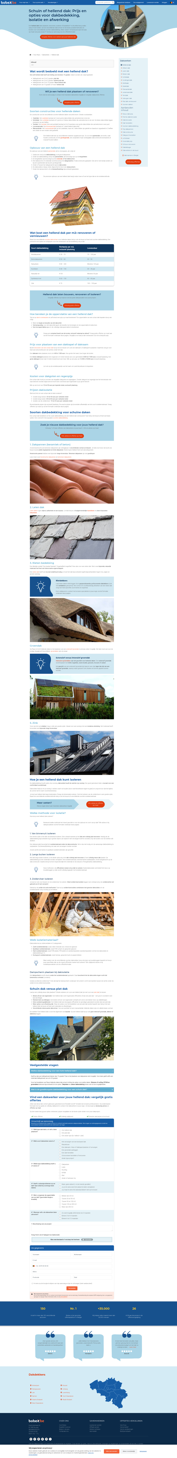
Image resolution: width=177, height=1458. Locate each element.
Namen (34, 1396)
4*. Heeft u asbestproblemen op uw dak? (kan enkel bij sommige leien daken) (43, 1186)
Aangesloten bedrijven (123, 2)
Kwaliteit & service (64, 1427)
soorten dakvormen (51, 239)
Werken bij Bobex (95, 1429)
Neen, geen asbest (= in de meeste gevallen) (76, 1184)
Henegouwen (36, 1389)
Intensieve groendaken (63, 661)
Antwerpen (35, 1385)
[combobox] (34, 1266)
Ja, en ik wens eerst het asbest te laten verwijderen (78, 1187)
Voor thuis (36, 55)
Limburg (65, 1389)
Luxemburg (66, 1392)
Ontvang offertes (133, 162)
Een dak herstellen (68, 1153)
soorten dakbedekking (60, 418)
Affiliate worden (94, 1427)
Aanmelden (93, 1431)
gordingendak (64, 138)
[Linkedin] (46, 1439)
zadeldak (45, 118)
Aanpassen (143, 1451)
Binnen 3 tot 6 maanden (69, 1216)
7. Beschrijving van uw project (41, 1224)
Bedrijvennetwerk (125, 1431)
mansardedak (49, 128)
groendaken (55, 651)
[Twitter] (34, 1439)
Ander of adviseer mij (69, 1178)
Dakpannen (65, 1164)
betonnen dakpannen (64, 457)
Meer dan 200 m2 (67, 1207)
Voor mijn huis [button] (23, 2)
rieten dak (35, 572)
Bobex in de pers (64, 1429)
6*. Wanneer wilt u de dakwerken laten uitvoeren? (44, 1213)
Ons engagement (138, 2)
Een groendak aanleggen (70, 1150)
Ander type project (68, 1158)
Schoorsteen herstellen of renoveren (73, 1155)
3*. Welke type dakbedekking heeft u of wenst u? (43, 1165)
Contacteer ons (64, 1431)
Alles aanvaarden (111, 1451)
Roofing (64, 1170)
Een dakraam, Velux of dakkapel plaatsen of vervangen (79, 1147)
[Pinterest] (42, 1439)
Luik (33, 1392)
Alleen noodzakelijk (129, 1451)
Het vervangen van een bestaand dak (74, 1142)
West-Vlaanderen (37, 1403)
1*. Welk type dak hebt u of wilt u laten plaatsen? (44, 1130)
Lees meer (132, 1347)
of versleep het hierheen (65, 1239)
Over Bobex (62, 1425)
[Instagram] (50, 1439)
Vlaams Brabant (37, 1399)
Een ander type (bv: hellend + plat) (73, 1136)
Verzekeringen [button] (52, 2)
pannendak (51, 151)
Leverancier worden (153, 2)
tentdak (44, 124)
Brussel (65, 1385)
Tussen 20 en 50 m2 (68, 1198)
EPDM (64, 1173)
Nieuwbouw (65, 1144)
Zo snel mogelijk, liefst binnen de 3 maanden (76, 1213)
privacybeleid (64, 1296)
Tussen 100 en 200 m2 (69, 1204)
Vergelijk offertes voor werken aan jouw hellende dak (59, 37)
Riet (63, 1175)
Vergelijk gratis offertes (71, 102)
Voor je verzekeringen (126, 1429)
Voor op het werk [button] (38, 2)
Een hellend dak (67, 1130)
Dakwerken (45, 55)
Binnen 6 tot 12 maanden (70, 1218)
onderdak (60, 159)
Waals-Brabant (67, 1399)
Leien (63, 1167)
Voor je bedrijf (124, 1427)
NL (173, 2)
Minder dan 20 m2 (67, 1196)
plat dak (96, 992)
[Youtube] (38, 1439)
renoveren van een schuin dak (43, 348)
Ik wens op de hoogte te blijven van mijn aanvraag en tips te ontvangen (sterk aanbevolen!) (63, 1283)
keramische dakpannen (47, 457)
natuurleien (33, 513)
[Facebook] (31, 1439)
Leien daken (34, 511)
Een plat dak (66, 1133)
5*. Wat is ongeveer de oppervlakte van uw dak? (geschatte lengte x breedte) (43, 1197)
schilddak (46, 120)
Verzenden (72, 1288)
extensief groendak (72, 649)
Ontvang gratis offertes (72, 305)
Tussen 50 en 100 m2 (69, 1201)
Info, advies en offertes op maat (71, 436)
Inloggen (164, 2)
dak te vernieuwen (42, 317)
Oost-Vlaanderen (68, 1396)
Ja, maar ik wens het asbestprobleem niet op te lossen (79, 1190)
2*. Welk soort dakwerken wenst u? (43, 1141)
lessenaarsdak (51, 126)
